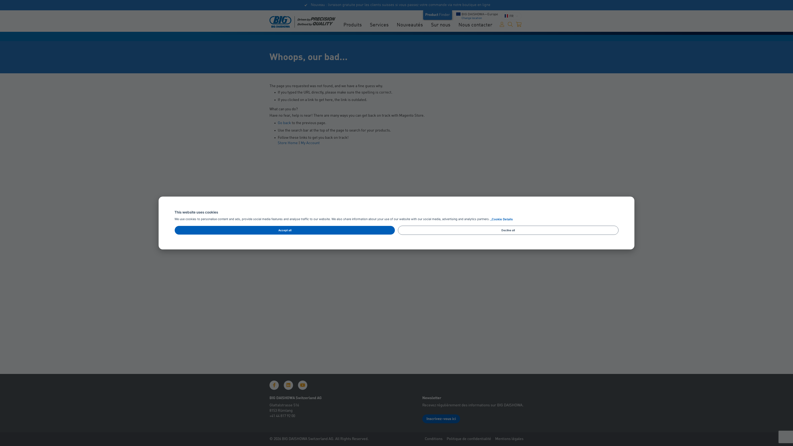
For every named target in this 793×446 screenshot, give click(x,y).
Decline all (508, 230)
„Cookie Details (501, 219)
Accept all (284, 230)
